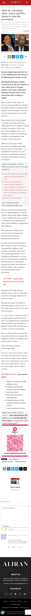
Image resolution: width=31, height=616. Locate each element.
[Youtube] (25, 594)
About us (5, 601)
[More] (26, 56)
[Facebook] (13, 56)
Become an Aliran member (13, 198)
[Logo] (15, 569)
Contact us (13, 601)
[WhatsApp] (9, 56)
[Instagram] (11, 594)
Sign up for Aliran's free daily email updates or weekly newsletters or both (15, 176)
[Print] (25, 469)
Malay (15, 62)
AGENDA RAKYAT (8, 374)
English (24, 62)
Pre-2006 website (15, 604)
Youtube (12, 67)
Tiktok (3, 67)
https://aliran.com (15, 489)
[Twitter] (17, 56)
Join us (26, 601)
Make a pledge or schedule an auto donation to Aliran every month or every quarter (15, 192)
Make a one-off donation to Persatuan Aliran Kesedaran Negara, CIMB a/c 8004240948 (14, 184)
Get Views (26, 31)
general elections (7, 461)
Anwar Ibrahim (13, 459)
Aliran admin (15, 487)
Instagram (20, 65)
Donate (20, 601)
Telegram (12, 65)
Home (2, 7)
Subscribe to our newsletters (10, 607)
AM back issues (24, 607)
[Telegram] (21, 56)
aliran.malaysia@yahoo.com (19, 583)
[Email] (21, 469)
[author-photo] (15, 484)
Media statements (10, 7)
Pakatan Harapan (20, 461)
